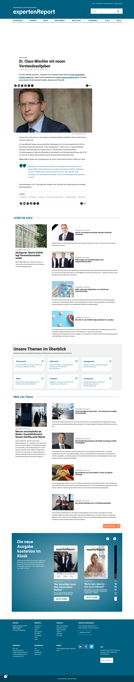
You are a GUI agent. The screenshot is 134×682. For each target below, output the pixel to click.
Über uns (15, 648)
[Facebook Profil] (86, 647)
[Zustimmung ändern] (6, 676)
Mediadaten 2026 (85, 632)
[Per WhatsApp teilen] (22, 85)
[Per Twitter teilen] (32, 85)
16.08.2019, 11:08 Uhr (33, 69)
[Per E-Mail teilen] (15, 85)
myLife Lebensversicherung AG (66, 77)
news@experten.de (18, 656)
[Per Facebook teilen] (25, 85)
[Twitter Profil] (92, 647)
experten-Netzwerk (18, 650)
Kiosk (58, 650)
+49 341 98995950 (20, 630)
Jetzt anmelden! (106, 660)
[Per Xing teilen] (29, 85)
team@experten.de (22, 652)
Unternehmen (23, 57)
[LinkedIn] (80, 647)
